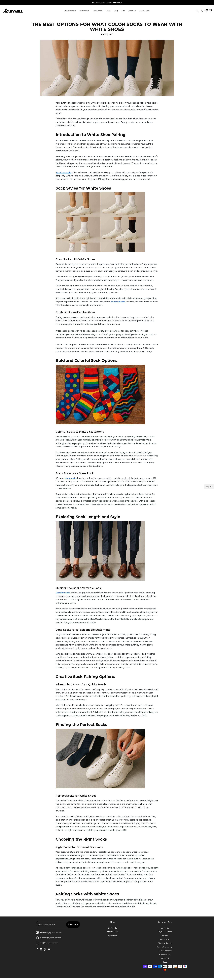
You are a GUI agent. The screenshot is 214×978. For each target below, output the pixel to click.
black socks (71, 478)
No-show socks (63, 172)
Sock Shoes (97, 11)
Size (123, 11)
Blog (116, 11)
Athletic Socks (70, 11)
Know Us (132, 11)
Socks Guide (144, 11)
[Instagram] (41, 949)
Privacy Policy (165, 939)
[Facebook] (37, 949)
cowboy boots (117, 301)
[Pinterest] (45, 949)
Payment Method (165, 932)
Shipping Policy (165, 955)
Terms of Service (164, 943)
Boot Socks (112, 928)
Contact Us (165, 936)
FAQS (108, 11)
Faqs (165, 962)
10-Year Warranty (165, 951)
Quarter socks (63, 592)
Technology (165, 958)
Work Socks (84, 11)
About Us (165, 928)
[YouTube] (49, 949)
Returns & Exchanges (165, 947)
